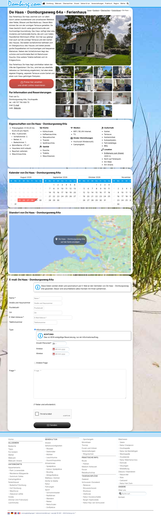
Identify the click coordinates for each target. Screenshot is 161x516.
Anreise (40, 349)
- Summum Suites (15, 476)
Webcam (58, 3)
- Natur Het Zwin (125, 483)
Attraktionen (50, 463)
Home (10, 439)
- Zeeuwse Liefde (15, 494)
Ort (10, 312)
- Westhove (13, 491)
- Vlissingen (123, 466)
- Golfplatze (50, 507)
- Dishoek (122, 463)
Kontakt (121, 497)
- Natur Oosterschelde (91, 497)
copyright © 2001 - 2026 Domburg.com (63, 513)
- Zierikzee (86, 494)
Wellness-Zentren (52, 478)
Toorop (85, 445)
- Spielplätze (50, 466)
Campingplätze (14, 479)
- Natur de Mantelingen (128, 451)
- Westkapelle (124, 454)
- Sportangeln (87, 439)
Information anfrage (44, 330)
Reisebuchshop (88, 472)
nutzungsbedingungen (28, 513)
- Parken (85, 464)
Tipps (10, 449)
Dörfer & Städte (51, 481)
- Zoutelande (123, 457)
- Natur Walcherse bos (127, 460)
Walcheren (122, 439)
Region (116, 3)
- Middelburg (123, 469)
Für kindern (13, 452)
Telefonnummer (15, 322)
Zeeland (85, 479)
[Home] (44, 3)
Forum (84, 469)
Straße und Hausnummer (19, 303)
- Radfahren (50, 495)
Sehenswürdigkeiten (53, 446)
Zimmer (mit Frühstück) (18, 500)
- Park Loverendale (16, 470)
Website (17, 108)
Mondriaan (86, 442)
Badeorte (12, 446)
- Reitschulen (50, 504)
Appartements (14, 467)
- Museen (49, 448)
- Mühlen (49, 454)
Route (84, 461)
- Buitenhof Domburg (17, 485)
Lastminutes (13, 503)
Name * (12, 298)
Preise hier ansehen (31, 84)
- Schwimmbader (52, 493)
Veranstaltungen (97, 3)
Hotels (11, 497)
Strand (76, 3)
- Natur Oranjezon (125, 445)
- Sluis (121, 477)
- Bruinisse (86, 491)
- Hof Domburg (14, 488)
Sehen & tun (85, 3)
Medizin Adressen (89, 467)
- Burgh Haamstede (90, 500)
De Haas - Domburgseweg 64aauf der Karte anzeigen (71, 240)
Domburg (49, 3)
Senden (53, 425)
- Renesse (86, 485)
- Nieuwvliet (123, 474)
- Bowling (49, 472)
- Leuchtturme (51, 457)
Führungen (49, 487)
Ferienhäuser (13, 482)
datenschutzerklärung (42, 513)
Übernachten (68, 3)
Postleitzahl (14, 307)
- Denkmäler (50, 451)
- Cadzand (122, 480)
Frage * (12, 370)
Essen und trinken (89, 448)
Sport (47, 490)
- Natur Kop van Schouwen (93, 503)
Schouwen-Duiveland (91, 482)
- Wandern (49, 498)
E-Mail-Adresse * (16, 317)
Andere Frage (42, 363)
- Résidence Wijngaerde (18, 473)
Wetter (122, 3)
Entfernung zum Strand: (114, 153)
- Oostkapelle (124, 448)
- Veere (121, 442)
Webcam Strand (15, 461)
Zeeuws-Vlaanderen (126, 472)
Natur (47, 484)
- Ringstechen (88, 454)
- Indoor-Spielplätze (53, 469)
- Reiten (48, 501)
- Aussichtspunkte (53, 460)
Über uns (122, 490)
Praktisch (108, 3)
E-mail (16, 105)
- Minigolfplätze (51, 475)
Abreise (40, 353)
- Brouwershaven (89, 488)
